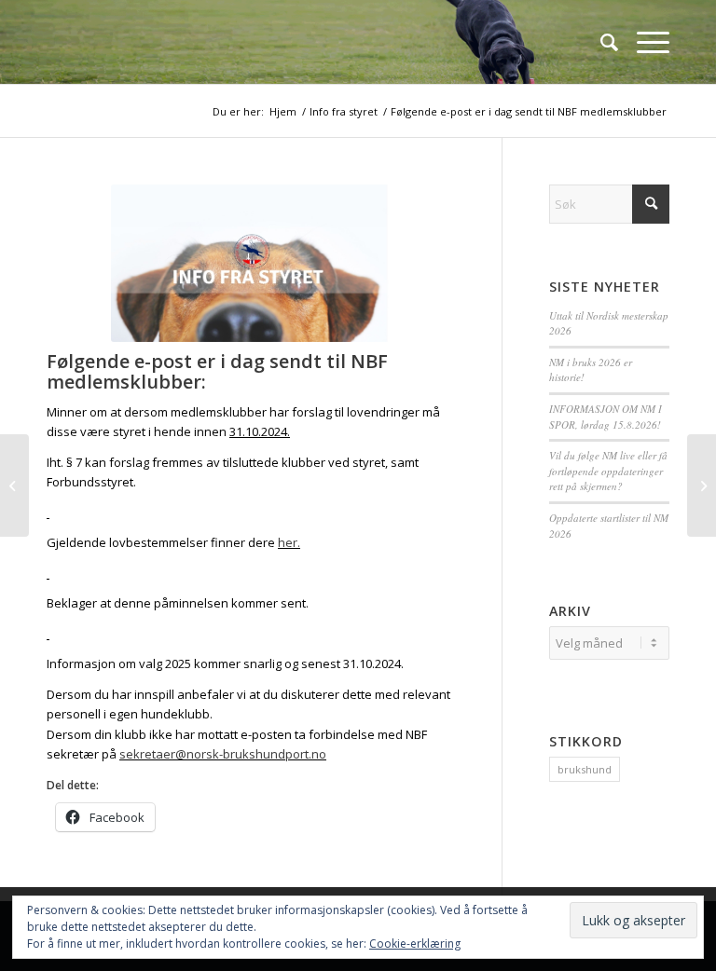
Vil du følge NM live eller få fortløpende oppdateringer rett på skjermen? (608, 470)
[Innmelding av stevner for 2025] (14, 485)
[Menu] (643, 42)
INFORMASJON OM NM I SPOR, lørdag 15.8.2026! (605, 416)
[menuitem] (600, 42)
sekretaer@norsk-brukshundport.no (222, 753)
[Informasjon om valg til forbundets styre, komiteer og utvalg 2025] (701, 485)
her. (289, 542)
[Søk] (600, 42)
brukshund (585, 769)
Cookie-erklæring (415, 943)
